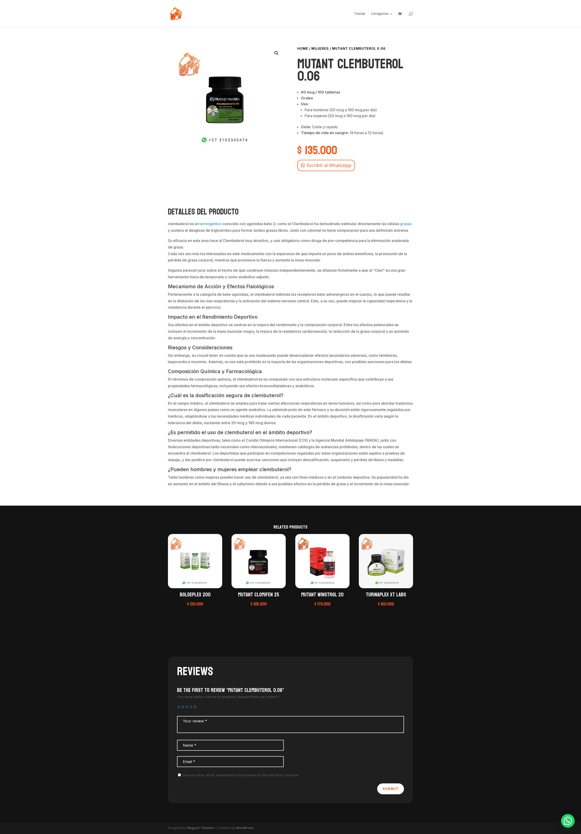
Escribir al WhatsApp (329, 165)
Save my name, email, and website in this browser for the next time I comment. (240, 775)
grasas (405, 223)
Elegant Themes (200, 828)
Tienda (359, 14)
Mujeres (320, 48)
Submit (391, 789)
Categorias (380, 14)
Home (302, 48)
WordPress (245, 828)
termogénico (210, 223)
